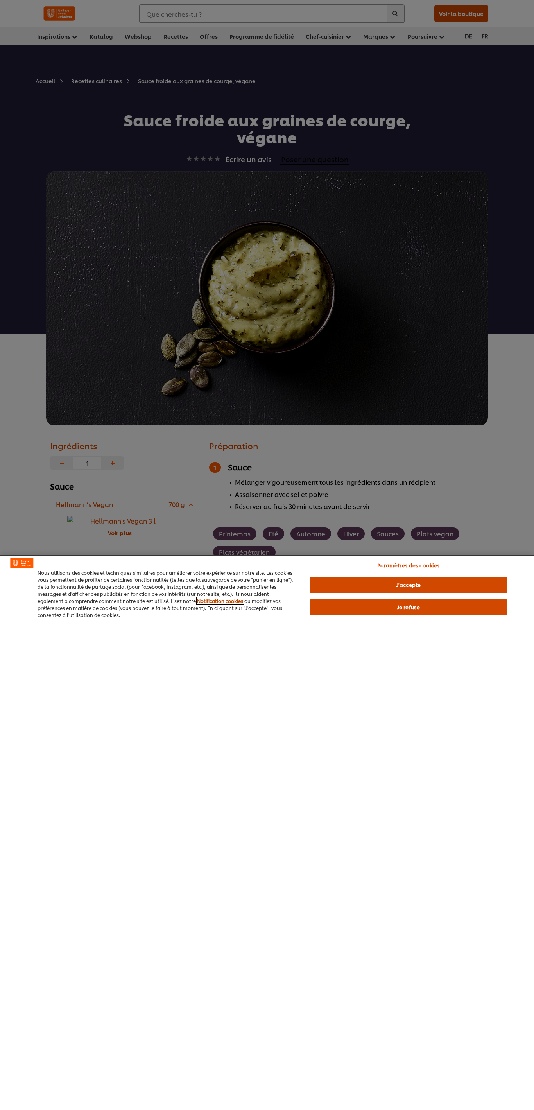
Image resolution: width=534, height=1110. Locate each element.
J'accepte (408, 584)
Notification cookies (220, 600)
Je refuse (408, 606)
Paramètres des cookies (408, 564)
